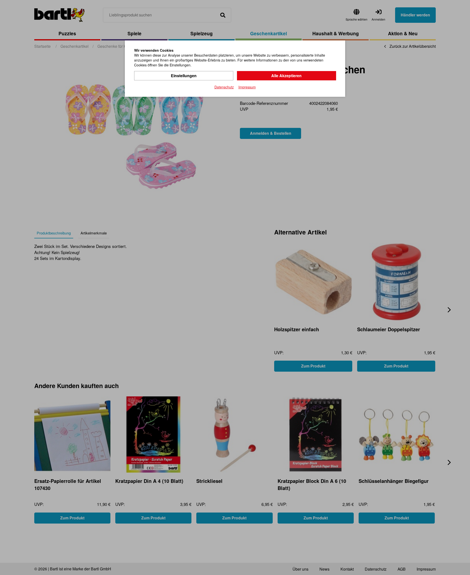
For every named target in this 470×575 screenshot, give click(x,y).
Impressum (247, 87)
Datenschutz (224, 87)
